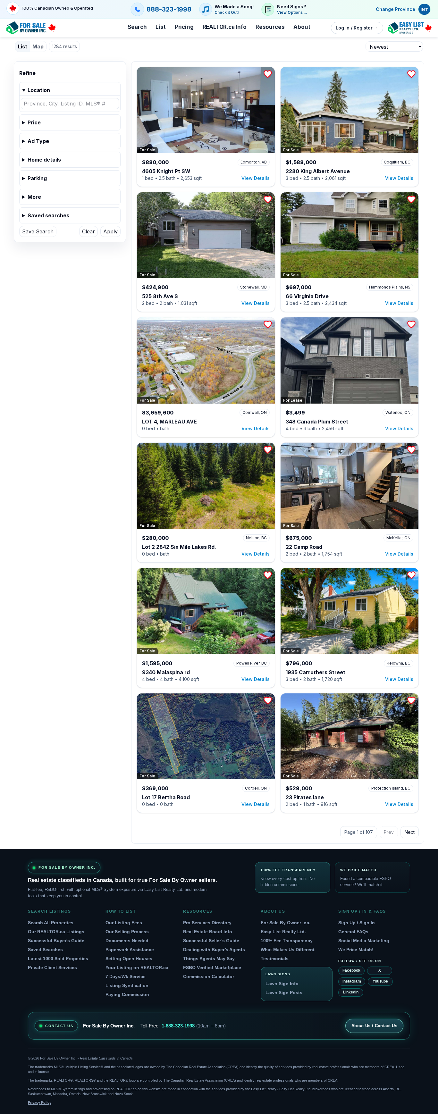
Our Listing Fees (123, 922)
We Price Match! (356, 949)
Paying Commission (127, 994)
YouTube (380, 981)
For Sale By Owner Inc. (285, 922)
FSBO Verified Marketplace (212, 967)
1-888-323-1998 (178, 1025)
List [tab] (22, 46)
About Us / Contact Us (374, 1025)
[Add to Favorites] (267, 74)
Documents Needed (126, 940)
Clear (88, 231)
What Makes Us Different (288, 949)
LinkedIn (350, 992)
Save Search (38, 231)
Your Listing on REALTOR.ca (136, 967)
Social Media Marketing (363, 940)
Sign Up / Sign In (356, 922)
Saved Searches (45, 949)
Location (39, 90)
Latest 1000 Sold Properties (58, 958)
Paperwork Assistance (129, 949)
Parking (37, 178)
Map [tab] (38, 46)
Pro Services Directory (207, 922)
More (34, 197)
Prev (389, 832)
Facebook (351, 970)
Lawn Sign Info (282, 983)
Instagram (351, 981)
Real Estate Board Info (207, 931)
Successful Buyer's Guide (56, 940)
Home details (44, 159)
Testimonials (275, 958)
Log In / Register (354, 27)
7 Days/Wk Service (125, 976)
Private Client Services (52, 967)
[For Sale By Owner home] (31, 27)
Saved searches (48, 215)
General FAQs (353, 931)
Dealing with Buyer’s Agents (214, 949)
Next (410, 832)
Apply (110, 231)
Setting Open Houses (128, 958)
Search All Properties (50, 922)
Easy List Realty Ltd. (283, 931)
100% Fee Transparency (287, 940)
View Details (255, 178)
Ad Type (38, 141)
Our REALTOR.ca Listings (56, 931)
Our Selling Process (127, 931)
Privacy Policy (39, 1102)
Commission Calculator (208, 976)
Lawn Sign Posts (283, 992)
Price (34, 122)
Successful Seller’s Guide (211, 940)
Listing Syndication (126, 985)
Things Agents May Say (209, 958)
